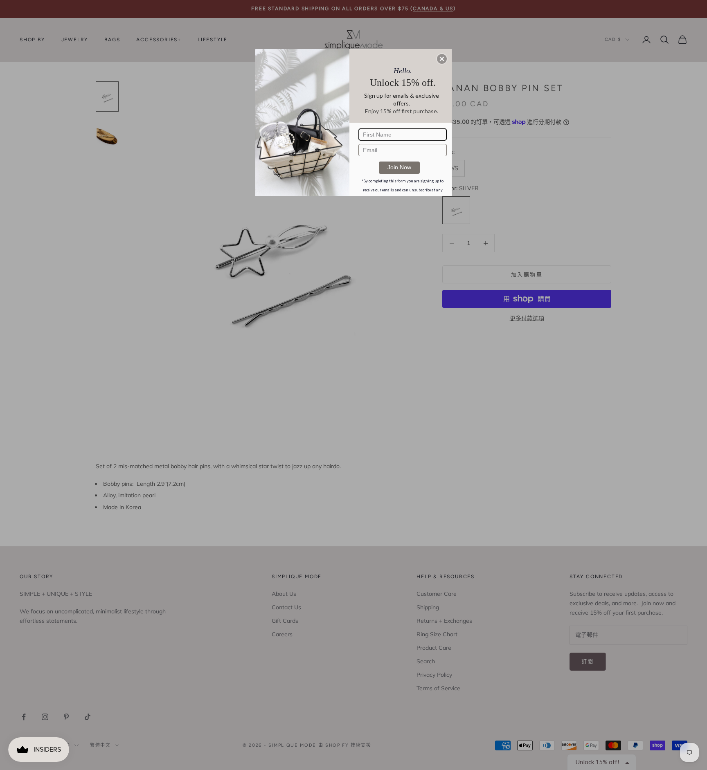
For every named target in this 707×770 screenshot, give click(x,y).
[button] (442, 59)
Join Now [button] (399, 167)
